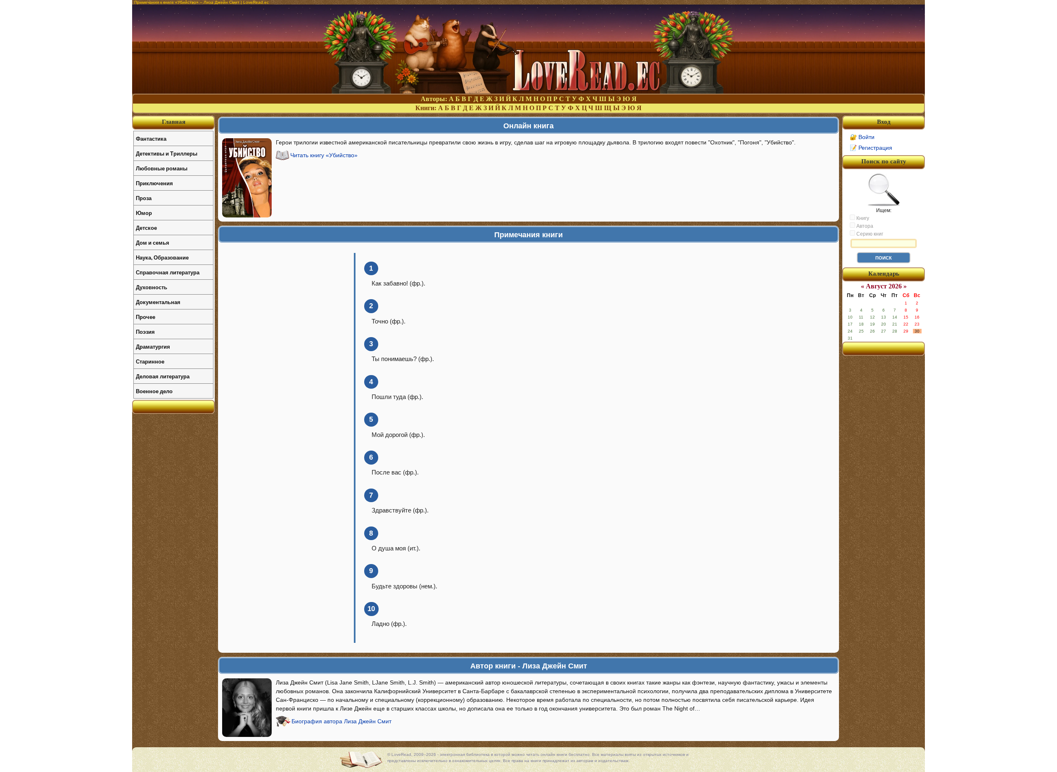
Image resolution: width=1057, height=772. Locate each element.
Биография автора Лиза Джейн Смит (341, 721)
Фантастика (151, 138)
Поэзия (145, 331)
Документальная (158, 302)
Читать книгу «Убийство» (324, 155)
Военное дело (154, 391)
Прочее (145, 317)
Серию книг (869, 234)
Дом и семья (152, 242)
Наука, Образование (162, 257)
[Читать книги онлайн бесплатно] (528, 91)
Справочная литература (167, 272)
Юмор (144, 213)
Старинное (150, 361)
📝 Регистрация (871, 147)
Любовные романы (161, 168)
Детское (146, 227)
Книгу (862, 218)
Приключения (154, 183)
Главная (173, 121)
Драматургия (153, 346)
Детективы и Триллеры (166, 153)
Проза (144, 198)
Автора (864, 226)
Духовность (151, 287)
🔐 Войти (862, 137)
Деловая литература (163, 376)
